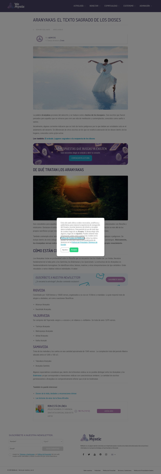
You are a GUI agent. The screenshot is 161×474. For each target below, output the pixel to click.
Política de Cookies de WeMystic (72, 238)
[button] (65, 250)
